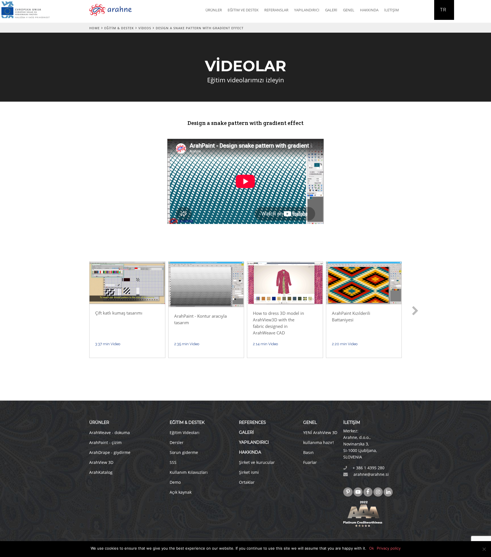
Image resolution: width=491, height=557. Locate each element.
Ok (371, 548)
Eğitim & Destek (119, 28)
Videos (144, 28)
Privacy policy (389, 548)
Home (94, 28)
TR (443, 9)
